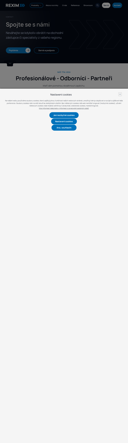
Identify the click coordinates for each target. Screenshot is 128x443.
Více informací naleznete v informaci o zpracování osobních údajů (64, 108)
